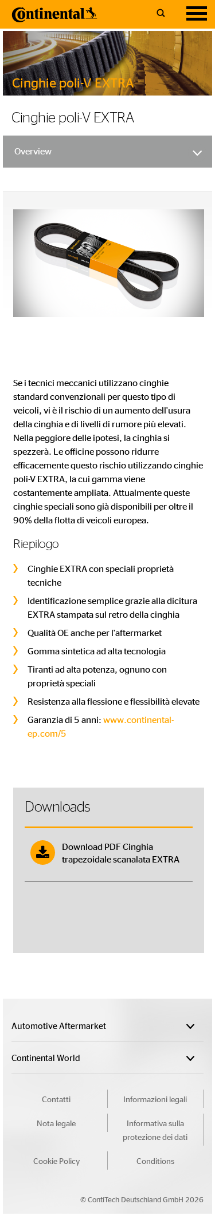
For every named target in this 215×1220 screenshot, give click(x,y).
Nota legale (56, 1123)
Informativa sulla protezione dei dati (155, 1130)
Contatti (56, 1099)
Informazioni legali (155, 1099)
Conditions (155, 1160)
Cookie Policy (56, 1160)
